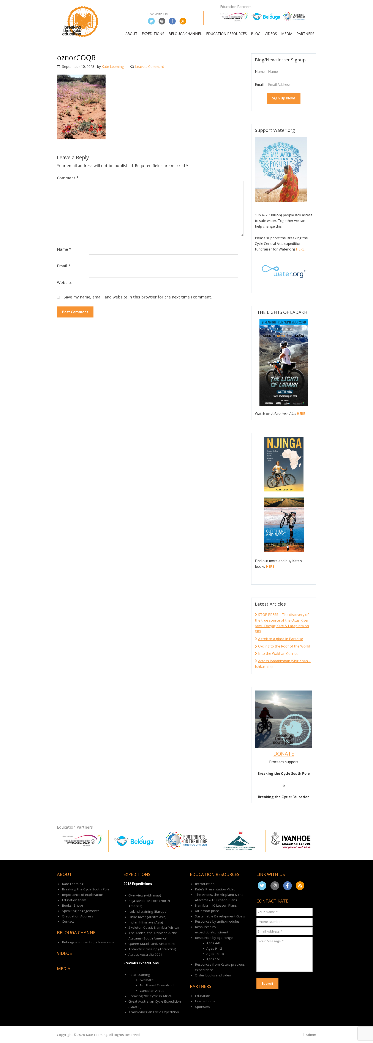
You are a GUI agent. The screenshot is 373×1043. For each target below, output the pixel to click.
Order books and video (213, 975)
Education (202, 996)
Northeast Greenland (157, 985)
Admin (311, 1034)
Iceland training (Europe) (148, 911)
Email (63, 265)
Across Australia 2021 (145, 954)
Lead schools (205, 1001)
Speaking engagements (80, 911)
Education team (74, 900)
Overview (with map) (144, 895)
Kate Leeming (73, 884)
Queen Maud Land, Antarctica (151, 943)
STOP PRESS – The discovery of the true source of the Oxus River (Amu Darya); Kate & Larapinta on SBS (282, 623)
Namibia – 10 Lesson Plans (216, 905)
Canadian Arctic (152, 990)
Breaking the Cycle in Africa (150, 996)
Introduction (205, 884)
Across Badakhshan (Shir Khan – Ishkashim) (283, 664)
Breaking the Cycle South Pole (85, 889)
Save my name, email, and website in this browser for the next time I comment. (138, 297)
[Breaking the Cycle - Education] (81, 37)
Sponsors (202, 1006)
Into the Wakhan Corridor (279, 653)
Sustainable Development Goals (220, 916)
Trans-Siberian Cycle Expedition (153, 1012)
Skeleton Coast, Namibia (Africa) (153, 927)
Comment (68, 177)
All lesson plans (207, 911)
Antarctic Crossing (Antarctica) (152, 949)
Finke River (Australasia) (147, 917)
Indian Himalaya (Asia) (145, 922)
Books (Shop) (72, 905)
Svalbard (146, 980)
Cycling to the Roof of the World (284, 646)
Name (64, 249)
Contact (68, 921)
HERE (300, 249)
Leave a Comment (149, 66)
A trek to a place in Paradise (280, 638)
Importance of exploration (82, 894)
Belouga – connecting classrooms (88, 942)
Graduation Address (77, 916)
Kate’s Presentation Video (215, 889)
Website (64, 282)
